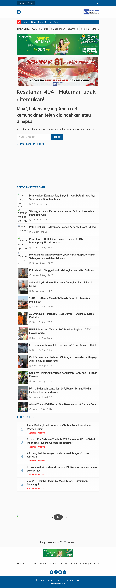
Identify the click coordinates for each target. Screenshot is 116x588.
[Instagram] (56, 572)
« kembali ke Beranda (28, 129)
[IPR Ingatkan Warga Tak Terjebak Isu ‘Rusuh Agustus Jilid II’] (23, 348)
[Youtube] (60, 572)
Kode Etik (99, 563)
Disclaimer (32, 563)
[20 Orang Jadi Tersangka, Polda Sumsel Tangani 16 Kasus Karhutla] (23, 318)
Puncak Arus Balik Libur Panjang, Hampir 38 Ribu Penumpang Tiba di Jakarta (56, 240)
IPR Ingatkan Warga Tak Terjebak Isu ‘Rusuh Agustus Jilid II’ (63, 345)
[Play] (58, 517)
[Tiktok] (64, 572)
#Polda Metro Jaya (91, 28)
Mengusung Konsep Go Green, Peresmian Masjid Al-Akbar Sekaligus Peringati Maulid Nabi (62, 256)
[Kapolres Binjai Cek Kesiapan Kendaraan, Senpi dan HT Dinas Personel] (23, 377)
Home (25, 22)
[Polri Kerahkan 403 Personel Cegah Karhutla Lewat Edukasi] (23, 229)
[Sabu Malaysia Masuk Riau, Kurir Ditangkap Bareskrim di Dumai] (23, 287)
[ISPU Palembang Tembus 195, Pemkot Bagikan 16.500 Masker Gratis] (23, 334)
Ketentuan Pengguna (82, 563)
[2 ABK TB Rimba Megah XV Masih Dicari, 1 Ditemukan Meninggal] (23, 302)
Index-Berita (45, 563)
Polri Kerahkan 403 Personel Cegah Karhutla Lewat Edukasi (62, 227)
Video (56, 22)
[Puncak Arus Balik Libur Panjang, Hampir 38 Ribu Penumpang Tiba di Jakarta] (23, 243)
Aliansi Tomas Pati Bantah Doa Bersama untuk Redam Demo (63, 404)
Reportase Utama (41, 22)
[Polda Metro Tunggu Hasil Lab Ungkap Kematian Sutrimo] (23, 273)
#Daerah (43, 28)
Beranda (21, 563)
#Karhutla (73, 28)
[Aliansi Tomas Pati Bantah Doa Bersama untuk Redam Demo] (23, 407)
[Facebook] (51, 572)
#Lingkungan (58, 28)
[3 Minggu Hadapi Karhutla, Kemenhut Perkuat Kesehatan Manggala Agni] (23, 215)
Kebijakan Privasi (61, 563)
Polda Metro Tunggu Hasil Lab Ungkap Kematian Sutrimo (61, 270)
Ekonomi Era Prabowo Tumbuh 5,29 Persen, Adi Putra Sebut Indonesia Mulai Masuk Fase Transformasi (61, 441)
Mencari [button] (57, 137)
